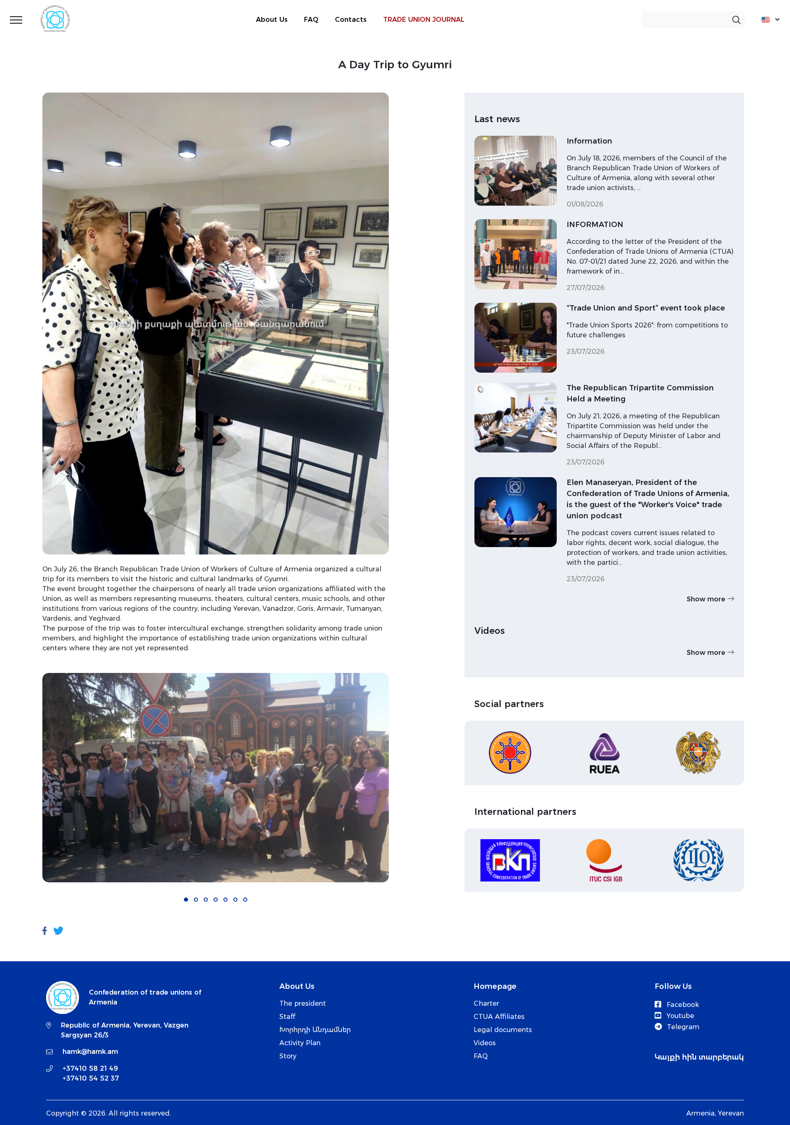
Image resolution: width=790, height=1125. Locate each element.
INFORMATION (595, 224)
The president (302, 1003)
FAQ (311, 19)
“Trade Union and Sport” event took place (646, 308)
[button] (186, 899)
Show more (707, 599)
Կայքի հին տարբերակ (699, 1057)
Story (287, 1056)
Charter (486, 1003)
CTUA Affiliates (499, 1017)
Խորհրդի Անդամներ (315, 1030)
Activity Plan (300, 1043)
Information (589, 141)
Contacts (351, 19)
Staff (287, 1017)
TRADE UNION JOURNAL (424, 19)
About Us (272, 19)
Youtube (679, 1016)
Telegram (682, 1027)
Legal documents (503, 1030)
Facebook (682, 1005)
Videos (485, 1043)
